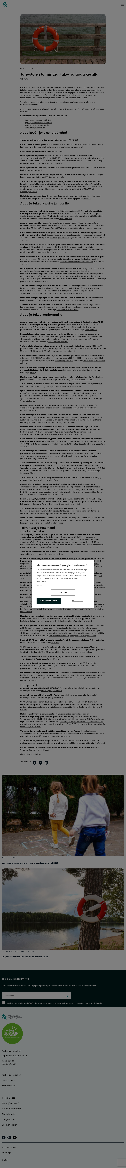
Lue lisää (40, 585)
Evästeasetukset (77, 601)
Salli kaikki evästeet (48, 601)
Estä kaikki (63, 592)
